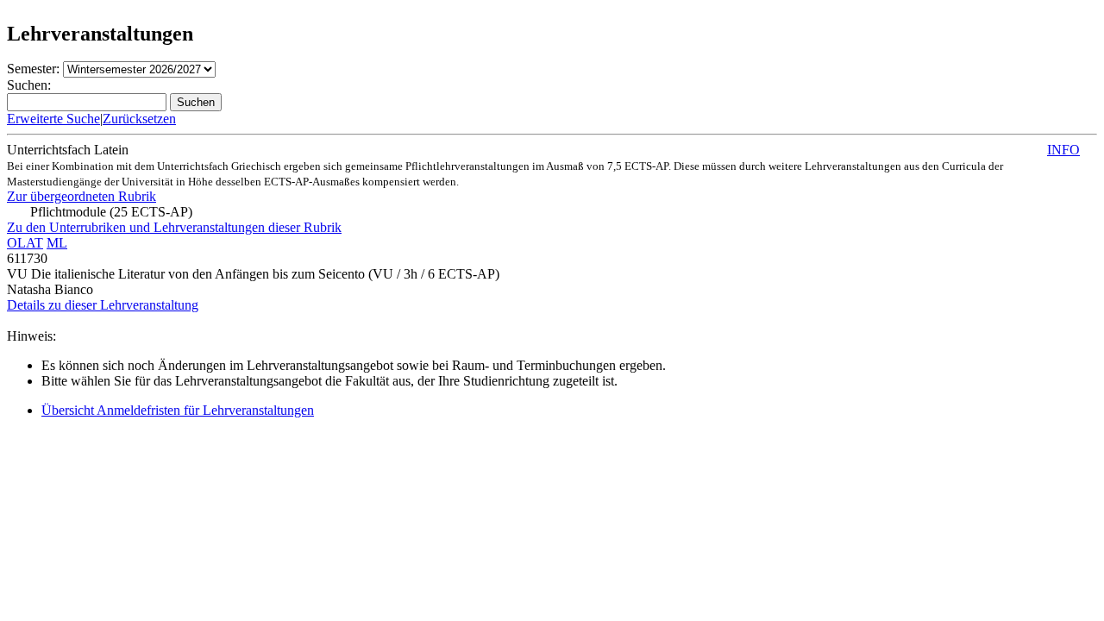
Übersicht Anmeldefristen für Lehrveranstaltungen (177, 410)
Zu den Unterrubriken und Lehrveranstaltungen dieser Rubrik (174, 227)
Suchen (196, 102)
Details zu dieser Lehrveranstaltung (102, 305)
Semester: (33, 68)
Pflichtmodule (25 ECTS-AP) (111, 211)
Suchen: (29, 85)
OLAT (25, 242)
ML (57, 242)
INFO (1063, 149)
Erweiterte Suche (53, 118)
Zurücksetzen (139, 118)
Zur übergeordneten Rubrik (81, 196)
